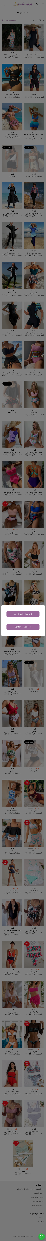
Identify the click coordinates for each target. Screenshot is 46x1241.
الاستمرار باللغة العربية (23, 614)
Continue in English (23, 627)
